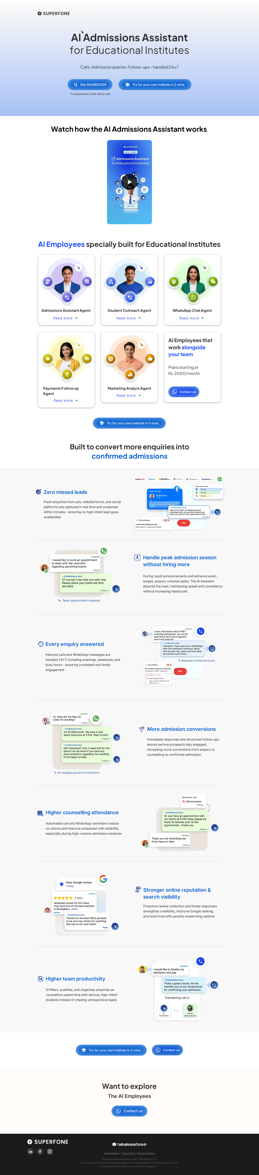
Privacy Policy (128, 1153)
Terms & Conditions (146, 1153)
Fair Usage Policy (112, 1153)
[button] (147, 219)
